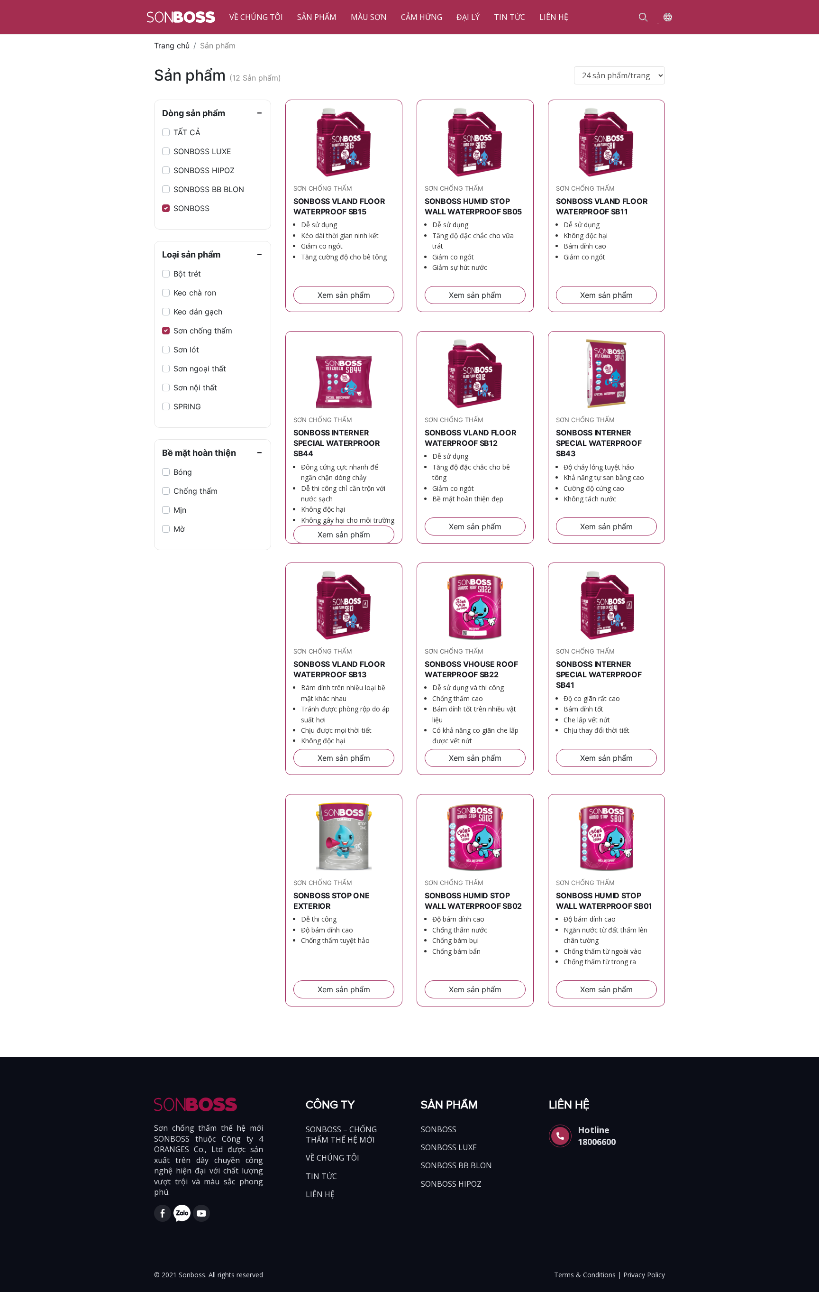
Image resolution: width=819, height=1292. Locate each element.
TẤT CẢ (186, 132)
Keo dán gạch (197, 311)
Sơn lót (186, 349)
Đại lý (468, 17)
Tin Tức (509, 17)
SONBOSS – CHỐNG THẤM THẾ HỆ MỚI (341, 1134)
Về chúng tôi (256, 17)
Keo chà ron (194, 292)
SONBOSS (191, 208)
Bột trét (187, 273)
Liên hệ (553, 17)
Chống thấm (195, 491)
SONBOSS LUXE (202, 151)
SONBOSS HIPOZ (204, 170)
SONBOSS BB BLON (208, 189)
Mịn (179, 510)
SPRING (187, 406)
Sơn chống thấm (202, 330)
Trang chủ (172, 45)
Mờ (179, 529)
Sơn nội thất (195, 387)
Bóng (182, 472)
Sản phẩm (317, 17)
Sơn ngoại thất (199, 368)
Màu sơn (369, 17)
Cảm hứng (421, 17)
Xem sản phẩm (344, 295)
